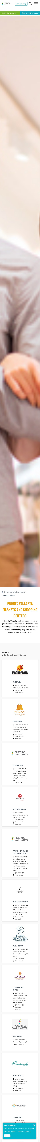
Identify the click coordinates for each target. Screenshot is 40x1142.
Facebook (18, 738)
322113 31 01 (19, 782)
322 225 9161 (19, 734)
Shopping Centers (8, 595)
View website (19, 692)
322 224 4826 (19, 958)
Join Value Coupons (9, 13)
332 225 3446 (19, 690)
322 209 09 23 (19, 914)
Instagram (18, 1009)
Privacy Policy (25, 1131)
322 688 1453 (19, 1005)
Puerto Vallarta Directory (18, 592)
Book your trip (21, 4)
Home (5, 592)
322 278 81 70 (19, 873)
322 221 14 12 (19, 1088)
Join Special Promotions (30, 13)
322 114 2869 (19, 819)
